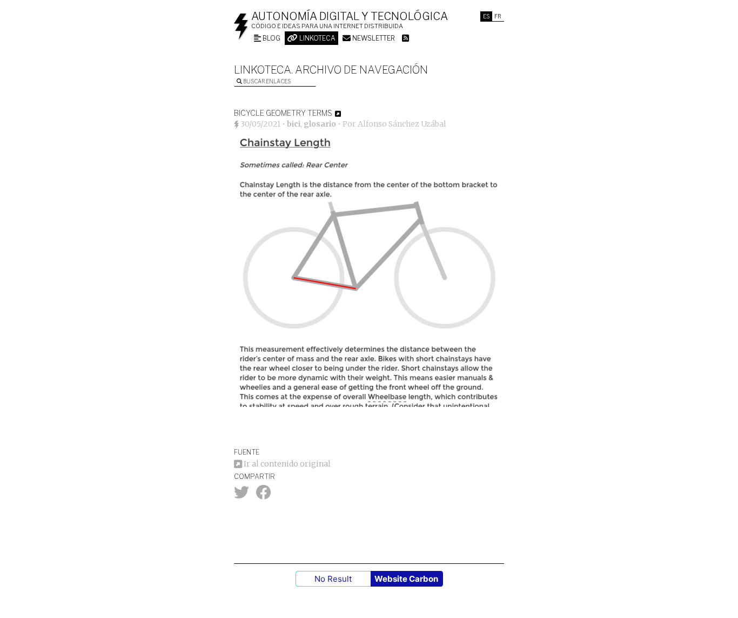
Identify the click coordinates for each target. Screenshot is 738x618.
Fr (497, 16)
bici (293, 124)
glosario (320, 124)
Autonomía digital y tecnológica (349, 16)
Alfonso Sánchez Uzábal (402, 124)
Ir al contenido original (286, 464)
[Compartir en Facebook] (263, 495)
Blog (270, 38)
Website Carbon (406, 579)
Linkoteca (317, 38)
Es (486, 16)
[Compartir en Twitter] (241, 495)
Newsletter (373, 38)
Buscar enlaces (266, 81)
